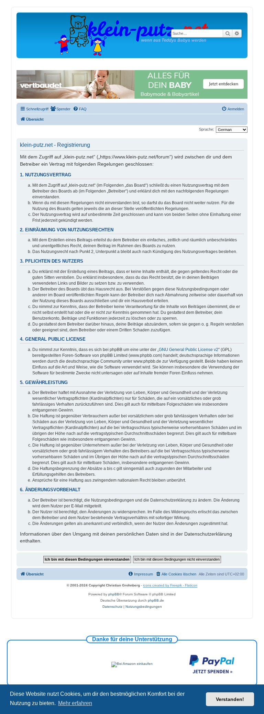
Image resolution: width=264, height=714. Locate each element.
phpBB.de (156, 600)
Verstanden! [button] (230, 699)
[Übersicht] (132, 35)
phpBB (113, 594)
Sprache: (206, 129)
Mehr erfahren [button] (75, 703)
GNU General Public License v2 (188, 349)
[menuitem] (60, 109)
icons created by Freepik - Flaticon (170, 585)
